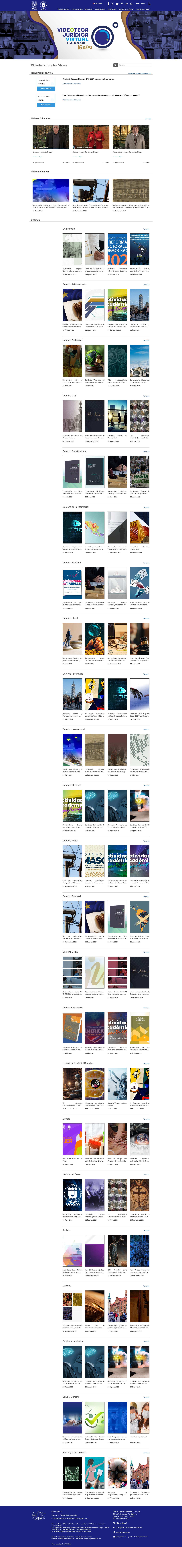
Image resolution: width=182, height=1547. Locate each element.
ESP (137, 3)
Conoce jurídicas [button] (64, 9)
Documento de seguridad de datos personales (132, 1537)
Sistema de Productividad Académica (64, 1515)
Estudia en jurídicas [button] (126, 9)
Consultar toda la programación (139, 73)
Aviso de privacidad (123, 1532)
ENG (143, 3)
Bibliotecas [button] (89, 9)
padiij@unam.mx (95, 1539)
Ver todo (148, 119)
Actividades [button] (112, 9)
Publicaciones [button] (100, 9)
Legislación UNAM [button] (142, 9)
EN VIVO (98, 3)
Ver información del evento (72, 83)
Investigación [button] (77, 9)
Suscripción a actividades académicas (129, 1527)
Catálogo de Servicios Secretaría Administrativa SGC (70, 1518)
